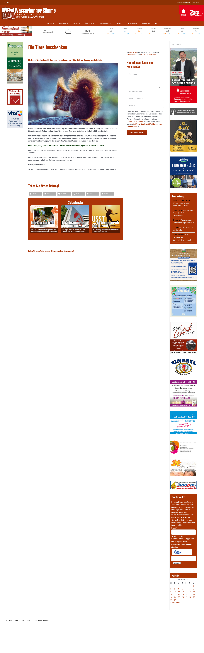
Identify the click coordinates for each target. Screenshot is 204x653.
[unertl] (183, 360)
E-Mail (174, 528)
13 (186, 592)
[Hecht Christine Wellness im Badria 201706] (183, 460)
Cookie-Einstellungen (41, 620)
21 (190, 594)
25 (179, 597)
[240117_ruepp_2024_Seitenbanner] (183, 121)
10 (175, 592)
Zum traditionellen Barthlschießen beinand (182, 237)
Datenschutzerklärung (179, 539)
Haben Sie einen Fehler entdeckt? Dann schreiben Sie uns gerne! (51, 251)
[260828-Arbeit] (75, 206)
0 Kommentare (151, 54)
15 (194, 592)
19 (183, 594)
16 (171, 594)
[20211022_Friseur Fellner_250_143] (183, 440)
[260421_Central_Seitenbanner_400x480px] (183, 323)
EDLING (143, 54)
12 (183, 592)
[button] (156, 23)
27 (186, 597)
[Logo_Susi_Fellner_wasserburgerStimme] (183, 413)
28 (190, 597)
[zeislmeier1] (183, 482)
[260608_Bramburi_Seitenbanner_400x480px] (183, 287)
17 (175, 594)
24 (175, 597)
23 (171, 597)
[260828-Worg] (106, 206)
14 (190, 592)
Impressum (28, 620)
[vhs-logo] (15, 111)
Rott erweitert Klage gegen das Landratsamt (183, 212)
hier (180, 525)
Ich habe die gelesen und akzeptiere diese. (182, 539)
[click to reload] (182, 552)
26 (183, 597)
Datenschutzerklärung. (135, 122)
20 (186, 594)
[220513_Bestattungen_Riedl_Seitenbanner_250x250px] (183, 381)
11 (179, 592)
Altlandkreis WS (131, 54)
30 (171, 600)
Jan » (178, 603)
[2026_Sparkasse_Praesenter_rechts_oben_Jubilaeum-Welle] (191, 6)
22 (194, 594)
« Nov (172, 603)
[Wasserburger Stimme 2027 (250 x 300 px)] (183, 250)
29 (194, 597)
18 (179, 594)
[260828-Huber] (44, 206)
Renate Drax (133, 52)
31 (175, 600)
